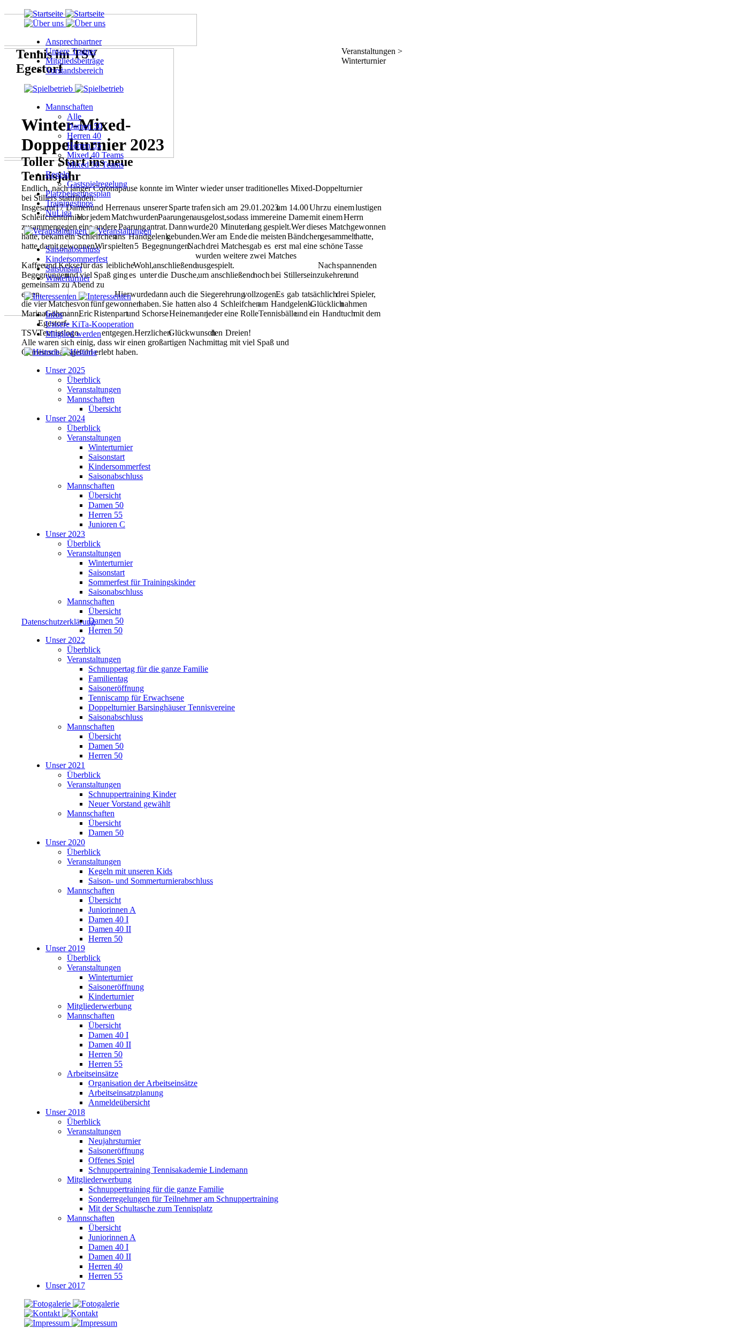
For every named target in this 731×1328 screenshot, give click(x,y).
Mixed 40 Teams (95, 155)
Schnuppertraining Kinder (132, 794)
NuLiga (58, 212)
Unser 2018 (65, 1112)
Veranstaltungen (94, 389)
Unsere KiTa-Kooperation (89, 324)
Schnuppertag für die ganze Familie (148, 668)
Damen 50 (84, 126)
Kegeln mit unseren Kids (130, 871)
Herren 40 (84, 135)
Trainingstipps (69, 203)
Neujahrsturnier (114, 1140)
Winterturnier (67, 278)
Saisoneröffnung (116, 688)
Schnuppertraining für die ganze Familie (156, 1189)
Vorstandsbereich (74, 70)
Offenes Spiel (111, 1160)
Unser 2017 (65, 1285)
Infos (54, 314)
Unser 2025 (65, 370)
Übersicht (104, 408)
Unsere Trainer (70, 51)
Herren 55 (84, 145)
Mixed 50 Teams (95, 164)
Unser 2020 (65, 842)
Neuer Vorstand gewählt (129, 803)
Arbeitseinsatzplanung (125, 1092)
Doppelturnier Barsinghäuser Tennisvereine (161, 707)
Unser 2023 (65, 533)
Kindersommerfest (76, 258)
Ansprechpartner (73, 41)
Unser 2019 (65, 948)
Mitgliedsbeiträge (74, 60)
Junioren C (106, 524)
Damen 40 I (108, 919)
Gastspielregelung (97, 183)
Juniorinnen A (112, 909)
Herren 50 (105, 630)
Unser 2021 (65, 765)
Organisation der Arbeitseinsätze (142, 1083)
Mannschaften (69, 106)
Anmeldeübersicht (119, 1102)
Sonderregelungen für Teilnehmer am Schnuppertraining (183, 1198)
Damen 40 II (109, 929)
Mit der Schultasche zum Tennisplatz (150, 1208)
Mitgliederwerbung (99, 1006)
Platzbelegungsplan (78, 193)
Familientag (108, 678)
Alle (74, 116)
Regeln (57, 174)
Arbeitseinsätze (92, 1073)
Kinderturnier (111, 996)
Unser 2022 (65, 639)
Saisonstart (63, 268)
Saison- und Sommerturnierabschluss (150, 880)
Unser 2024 (65, 418)
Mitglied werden (73, 333)
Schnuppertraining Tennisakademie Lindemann (168, 1169)
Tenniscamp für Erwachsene (136, 697)
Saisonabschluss (72, 249)
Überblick (84, 379)
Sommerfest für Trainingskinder (141, 582)
